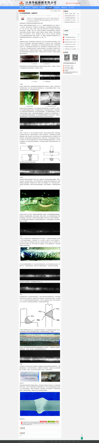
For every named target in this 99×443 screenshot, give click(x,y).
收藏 (57, 421)
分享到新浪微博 (43, 421)
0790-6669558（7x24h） (69, 65)
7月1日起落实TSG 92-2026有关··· (70, 20)
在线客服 (66, 70)
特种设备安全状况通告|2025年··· (70, 22)
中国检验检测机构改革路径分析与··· (70, 46)
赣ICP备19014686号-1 (41, 441)
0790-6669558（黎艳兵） (69, 67)
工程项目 (60, 441)
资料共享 (73, 441)
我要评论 (49, 15)
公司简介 (51, 441)
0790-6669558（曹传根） (69, 68)
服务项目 (56, 441)
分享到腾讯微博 (51, 421)
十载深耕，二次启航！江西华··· (70, 13)
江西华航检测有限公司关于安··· (70, 15)
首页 (22, 7)
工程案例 (55, 10)
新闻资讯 (69, 441)
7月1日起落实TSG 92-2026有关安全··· (71, 39)
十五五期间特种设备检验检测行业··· (70, 37)
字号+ (59, 15)
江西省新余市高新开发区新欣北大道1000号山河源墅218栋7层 (70, 73)
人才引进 (77, 441)
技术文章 (58, 10)
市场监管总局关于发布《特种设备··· (70, 44)
